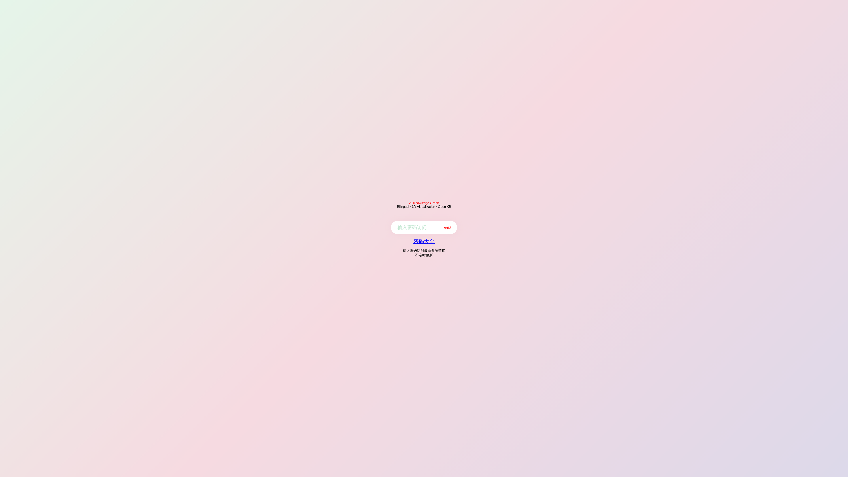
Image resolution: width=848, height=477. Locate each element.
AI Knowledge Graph (424, 203)
